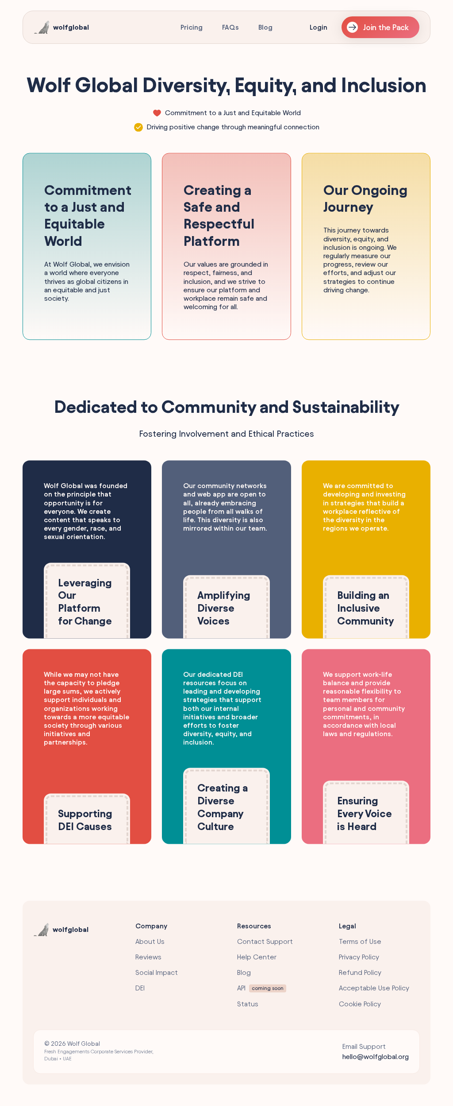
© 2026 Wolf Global (99, 1051)
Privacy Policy (359, 957)
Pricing (191, 27)
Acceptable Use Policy (374, 988)
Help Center (256, 957)
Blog (265, 27)
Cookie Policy (360, 1004)
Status (247, 1004)
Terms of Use (360, 941)
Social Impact (156, 973)
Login (318, 27)
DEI (140, 988)
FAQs (230, 27)
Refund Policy (360, 973)
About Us (150, 941)
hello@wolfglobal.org (375, 1057)
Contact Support (265, 941)
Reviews (148, 957)
